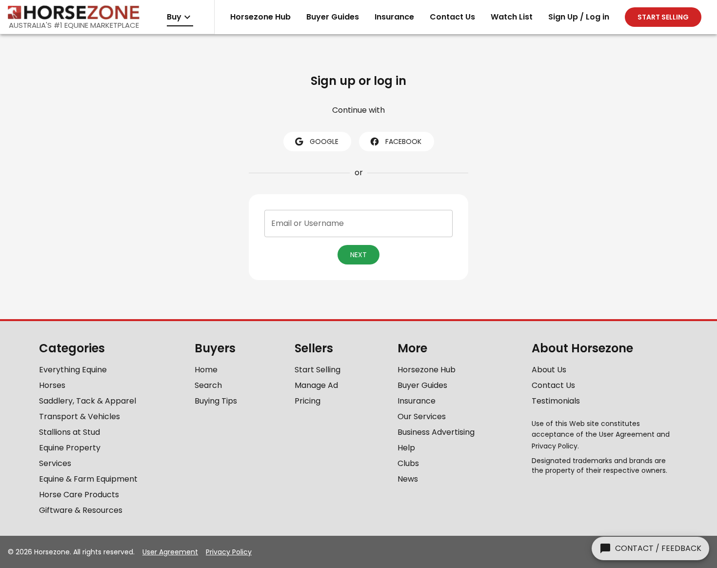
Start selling (663, 17)
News (408, 479)
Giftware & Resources (80, 510)
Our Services (422, 416)
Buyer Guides (332, 16)
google (324, 141)
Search (208, 385)
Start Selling (317, 369)
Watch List (512, 16)
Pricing (307, 400)
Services (55, 463)
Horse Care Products (79, 494)
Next (358, 255)
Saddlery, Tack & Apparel (87, 400)
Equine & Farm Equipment (88, 479)
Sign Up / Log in (578, 16)
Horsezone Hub (260, 16)
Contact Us (452, 16)
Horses (52, 385)
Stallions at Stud (69, 432)
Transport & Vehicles (79, 416)
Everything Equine (73, 369)
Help (406, 447)
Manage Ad (316, 385)
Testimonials (556, 400)
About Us (549, 369)
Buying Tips (216, 400)
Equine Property (69, 447)
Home (206, 369)
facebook (403, 141)
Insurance (394, 16)
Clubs (408, 463)
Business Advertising (436, 432)
